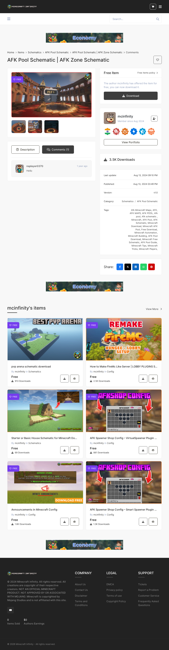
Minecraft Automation (146, 232)
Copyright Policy (116, 601)
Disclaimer (81, 595)
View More (152, 309)
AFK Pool (147, 219)
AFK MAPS (135, 213)
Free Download (149, 229)
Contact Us (81, 589)
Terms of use (114, 595)
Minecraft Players (148, 249)
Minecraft (136, 219)
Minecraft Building (137, 236)
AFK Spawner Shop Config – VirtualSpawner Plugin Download (124, 438)
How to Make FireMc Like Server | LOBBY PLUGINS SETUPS (124, 366)
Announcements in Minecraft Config (34, 509)
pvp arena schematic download (31, 366)
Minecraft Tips (139, 245)
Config (110, 371)
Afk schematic (149, 216)
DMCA (110, 584)
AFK (155, 210)
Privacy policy (114, 589)
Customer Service (148, 595)
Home (10, 52)
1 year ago (82, 166)
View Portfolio (131, 142)
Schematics (34, 52)
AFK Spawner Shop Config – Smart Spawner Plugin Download (124, 509)
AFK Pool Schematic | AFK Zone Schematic (97, 52)
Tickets (142, 584)
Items (21, 52)
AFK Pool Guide (149, 242)
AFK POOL (147, 213)
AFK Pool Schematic (57, 52)
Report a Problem (148, 589)
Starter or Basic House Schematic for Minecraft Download (45, 438)
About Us (80, 584)
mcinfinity (20, 371)
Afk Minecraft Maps (141, 210)
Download (132, 95)
